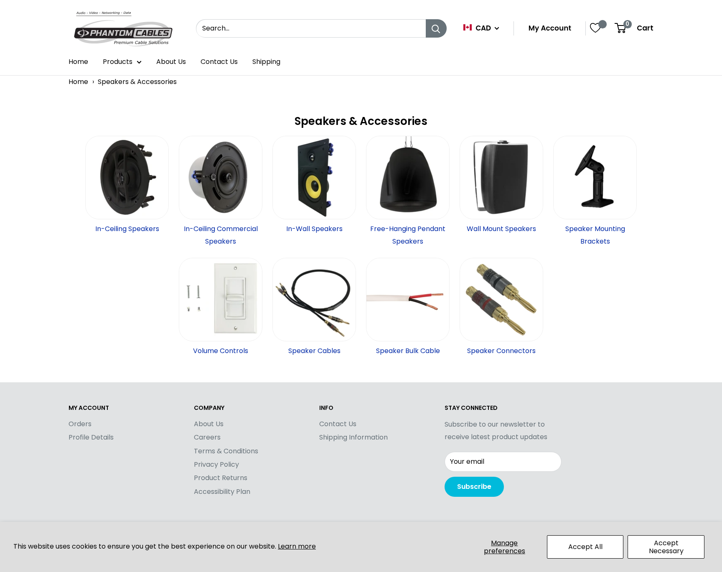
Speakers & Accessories (137, 81)
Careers (207, 437)
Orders (80, 424)
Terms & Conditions (226, 451)
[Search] (436, 28)
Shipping (266, 61)
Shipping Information (353, 437)
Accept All (585, 547)
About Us (171, 61)
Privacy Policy (216, 464)
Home (78, 61)
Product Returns (220, 478)
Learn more (297, 546)
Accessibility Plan (222, 491)
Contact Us (219, 61)
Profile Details (91, 437)
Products (117, 61)
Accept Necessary (666, 547)
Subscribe (474, 486)
